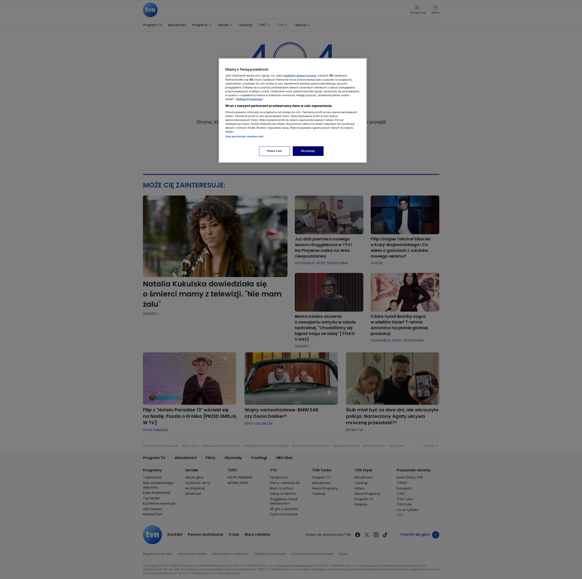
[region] (292, 110)
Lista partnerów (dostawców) (244, 136)
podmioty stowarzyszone (300, 75)
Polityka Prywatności (249, 99)
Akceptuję (308, 150)
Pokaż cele (274, 150)
